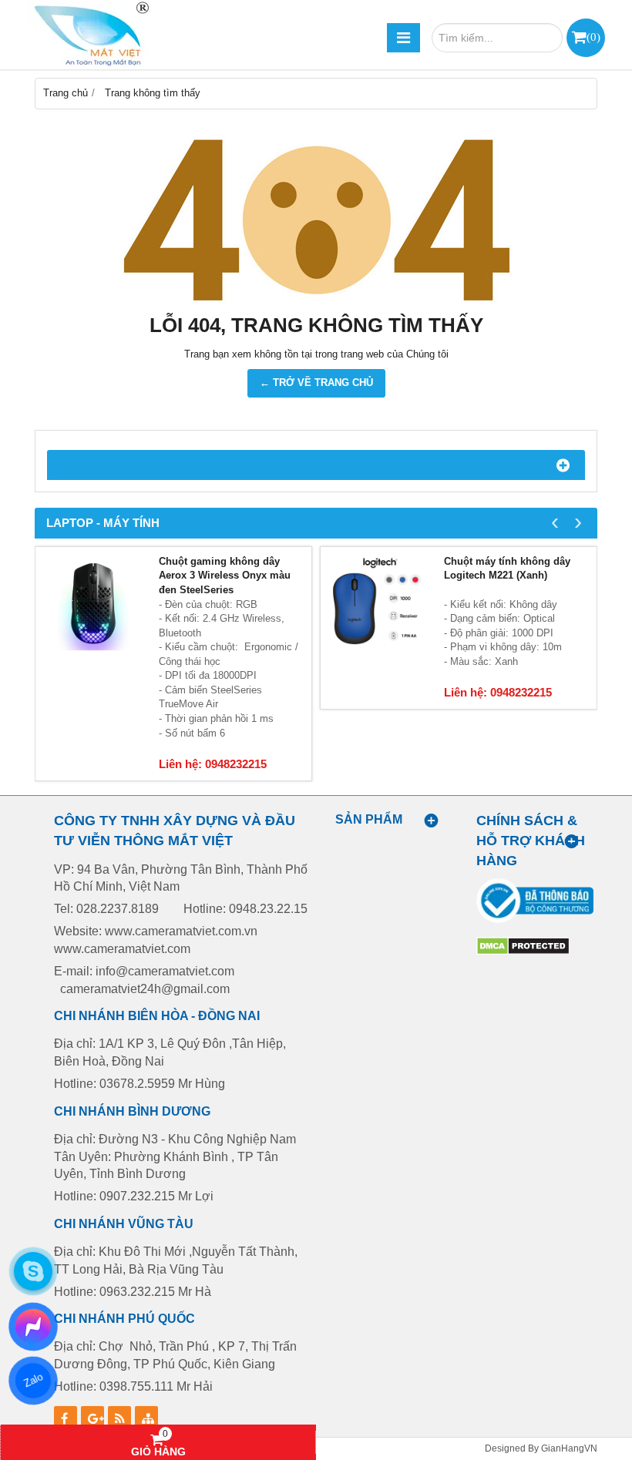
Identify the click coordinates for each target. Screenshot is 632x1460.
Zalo (32, 1380)
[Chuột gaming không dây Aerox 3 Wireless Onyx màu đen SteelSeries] (93, 605)
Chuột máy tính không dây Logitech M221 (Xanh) (507, 568)
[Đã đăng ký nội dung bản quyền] (523, 952)
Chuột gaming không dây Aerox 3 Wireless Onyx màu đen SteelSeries (225, 575)
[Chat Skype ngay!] (33, 1271)
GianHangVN (569, 1448)
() (593, 36)
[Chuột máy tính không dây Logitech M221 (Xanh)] (378, 605)
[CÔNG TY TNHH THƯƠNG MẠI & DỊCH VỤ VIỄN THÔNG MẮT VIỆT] (88, 34)
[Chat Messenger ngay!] (33, 1326)
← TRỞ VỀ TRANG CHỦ (316, 382)
